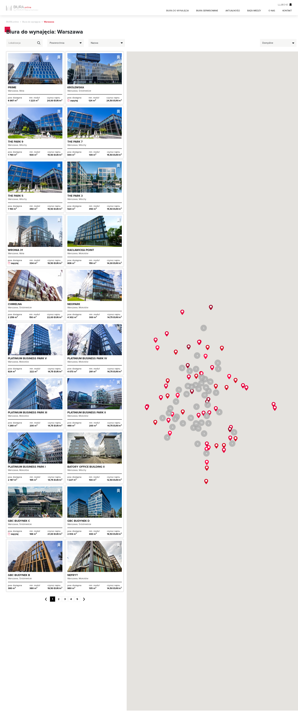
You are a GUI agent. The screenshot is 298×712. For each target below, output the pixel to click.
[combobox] (24, 43)
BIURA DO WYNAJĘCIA (177, 10)
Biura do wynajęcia (31, 21)
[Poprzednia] (47, 599)
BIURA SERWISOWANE (207, 10)
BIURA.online (12, 21)
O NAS (272, 10)
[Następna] (83, 599)
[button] (201, 383)
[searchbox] (21, 43)
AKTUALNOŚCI (233, 10)
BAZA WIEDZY (254, 10)
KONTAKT (287, 10)
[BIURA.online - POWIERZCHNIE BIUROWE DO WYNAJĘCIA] (23, 8)
